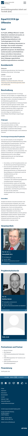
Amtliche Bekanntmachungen (7, 403)
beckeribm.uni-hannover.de (10, 302)
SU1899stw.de (7, 257)
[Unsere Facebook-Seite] (6, 383)
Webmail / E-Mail (4, 399)
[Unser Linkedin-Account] (18, 383)
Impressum (3, 390)
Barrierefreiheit (4, 394)
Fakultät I (3, 7)
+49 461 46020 (7, 259)
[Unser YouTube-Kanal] (2, 383)
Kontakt (3, 397)
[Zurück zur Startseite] (7, 2)
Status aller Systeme (5, 401)
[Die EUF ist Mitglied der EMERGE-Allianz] (26, 383)
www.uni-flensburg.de (10, 422)
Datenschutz (4, 392)
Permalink (6, 377)
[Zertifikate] (22, 383)
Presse (2, 388)
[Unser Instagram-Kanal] (9, 383)
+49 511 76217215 (8, 304)
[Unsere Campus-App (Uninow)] (13, 383)
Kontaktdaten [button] (6, 263)
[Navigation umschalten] (25, 3)
